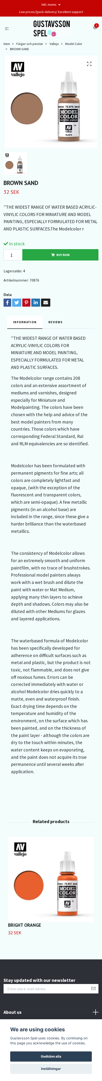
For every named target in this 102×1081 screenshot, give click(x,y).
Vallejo (54, 44)
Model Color (73, 44)
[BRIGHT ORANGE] (51, 879)
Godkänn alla (51, 1056)
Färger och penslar (29, 44)
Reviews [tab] (55, 322)
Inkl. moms (49, 4)
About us (13, 1012)
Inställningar (51, 1069)
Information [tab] (25, 322)
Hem (7, 44)
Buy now (63, 255)
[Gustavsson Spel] (52, 27)
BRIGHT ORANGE (24, 925)
